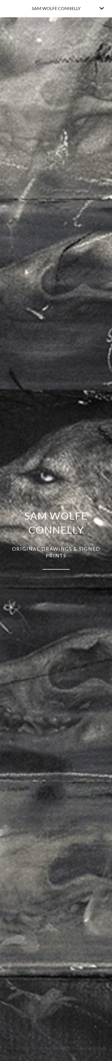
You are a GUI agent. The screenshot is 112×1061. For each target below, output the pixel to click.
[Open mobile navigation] (102, 8)
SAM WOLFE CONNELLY (56, 8)
